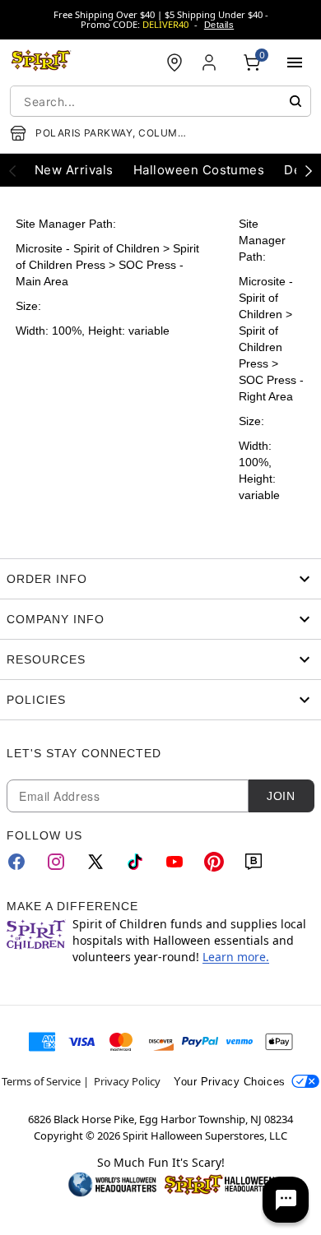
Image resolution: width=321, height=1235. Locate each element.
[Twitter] (95, 861)
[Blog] (253, 861)
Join (281, 796)
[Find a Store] (174, 62)
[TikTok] (135, 861)
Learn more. (235, 956)
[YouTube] (174, 861)
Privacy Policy (127, 1081)
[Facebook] (16, 861)
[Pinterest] (214, 861)
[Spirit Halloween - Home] (41, 62)
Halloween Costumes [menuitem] (199, 170)
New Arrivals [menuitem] (74, 170)
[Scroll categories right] (308, 170)
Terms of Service (41, 1081)
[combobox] (160, 101)
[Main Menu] (294, 62)
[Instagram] (56, 861)
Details (219, 25)
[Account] (210, 62)
